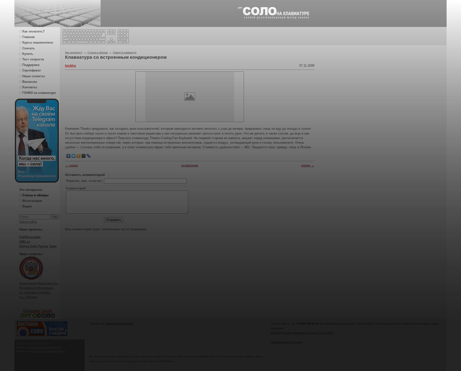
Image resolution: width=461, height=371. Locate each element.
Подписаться (195, 355)
